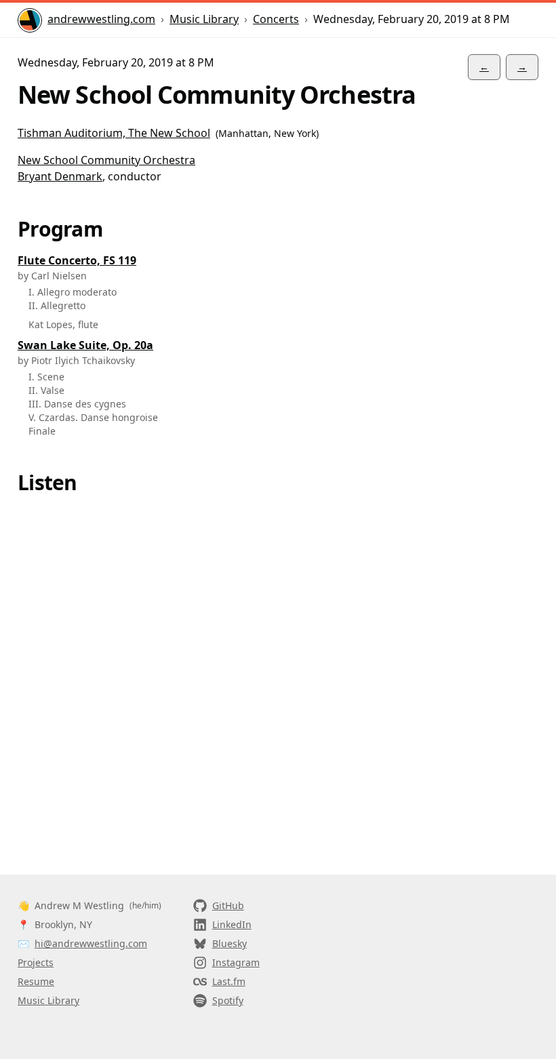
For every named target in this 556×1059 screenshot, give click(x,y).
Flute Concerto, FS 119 (77, 260)
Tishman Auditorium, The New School (114, 132)
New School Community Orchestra (106, 160)
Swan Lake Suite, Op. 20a (85, 345)
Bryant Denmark (60, 176)
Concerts (276, 19)
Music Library (204, 19)
